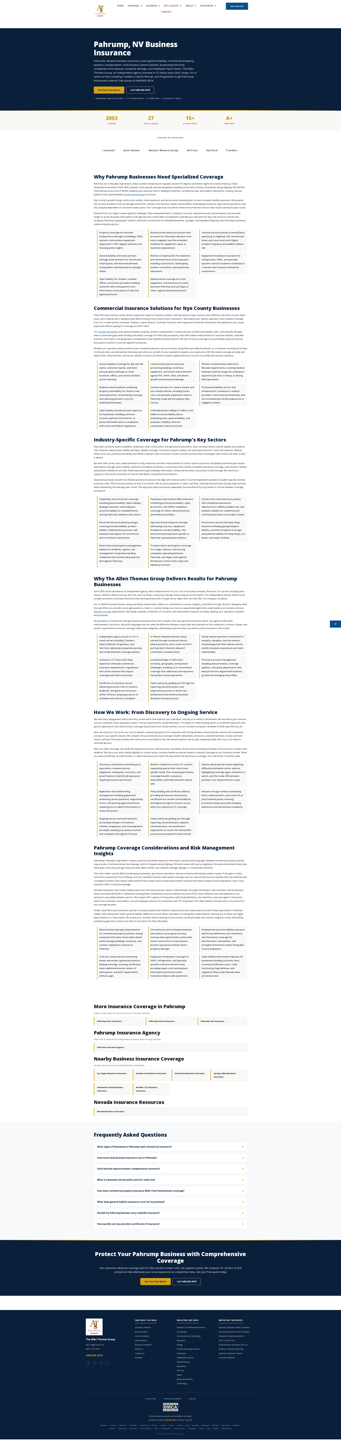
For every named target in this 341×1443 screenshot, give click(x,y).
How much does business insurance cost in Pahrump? (127, 1157)
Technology (182, 1383)
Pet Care (180, 1370)
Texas (201, 1428)
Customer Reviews (227, 1357)
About (190, 5)
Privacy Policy (150, 1398)
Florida (154, 1425)
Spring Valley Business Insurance (225, 1075)
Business (151, 5)
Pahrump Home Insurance (163, 1021)
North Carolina (145, 1428)
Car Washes (182, 1332)
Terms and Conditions (172, 1398)
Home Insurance (142, 1336)
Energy (180, 1344)
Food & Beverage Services (188, 1349)
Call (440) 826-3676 (140, 90)
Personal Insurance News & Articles (234, 1332)
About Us (139, 1349)
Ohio (156, 1428)
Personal (133, 5)
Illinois (171, 1425)
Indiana (180, 1425)
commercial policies (107, 331)
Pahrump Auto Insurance (110, 1021)
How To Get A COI (227, 1340)
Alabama (103, 1425)
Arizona (113, 1425)
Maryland (205, 1425)
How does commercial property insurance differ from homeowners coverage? (140, 1190)
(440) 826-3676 (94, 1355)
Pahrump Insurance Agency (112, 1047)
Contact (166, 11)
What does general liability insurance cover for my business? (131, 1201)
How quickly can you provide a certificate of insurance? (128, 1223)
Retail (179, 1375)
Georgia (163, 1425)
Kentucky (195, 1425)
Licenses (192, 1398)
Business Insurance (143, 1344)
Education (181, 1340)
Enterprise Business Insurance (190, 1075)
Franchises (181, 1353)
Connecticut (144, 1425)
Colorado (133, 1425)
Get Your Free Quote (109, 90)
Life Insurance (141, 1340)
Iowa (187, 1425)
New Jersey (122, 1428)
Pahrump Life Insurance (214, 1021)
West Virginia (227, 1428)
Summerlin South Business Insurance (110, 1089)
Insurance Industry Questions (231, 1336)
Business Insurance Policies (230, 1353)
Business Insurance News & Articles (234, 1327)
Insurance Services (143, 1327)
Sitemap (138, 1357)
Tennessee (192, 1428)
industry (98, 474)
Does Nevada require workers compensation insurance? (128, 1168)
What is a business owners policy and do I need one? (126, 1179)
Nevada (112, 1428)
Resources (206, 5)
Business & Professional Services (191, 1327)
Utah (208, 1428)
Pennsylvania (166, 1428)
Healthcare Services (185, 1357)
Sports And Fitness (185, 1379)
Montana (236, 1425)
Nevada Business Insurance (112, 1111)
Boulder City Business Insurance (147, 1089)
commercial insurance (134, 194)
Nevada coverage (102, 611)
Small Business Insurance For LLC (233, 1344)
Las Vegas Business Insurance (111, 1075)
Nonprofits (181, 1366)
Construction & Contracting (188, 1336)
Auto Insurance (141, 1332)
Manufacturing (183, 1362)
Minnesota (226, 1425)
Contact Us (140, 1353)
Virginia (216, 1428)
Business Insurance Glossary (231, 1349)
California (122, 1425)
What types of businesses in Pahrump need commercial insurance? (134, 1146)
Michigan (215, 1425)
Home (120, 5)
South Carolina (179, 1428)
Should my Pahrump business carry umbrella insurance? (128, 1212)
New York (133, 1428)
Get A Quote (171, 5)
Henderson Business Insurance (151, 1075)
